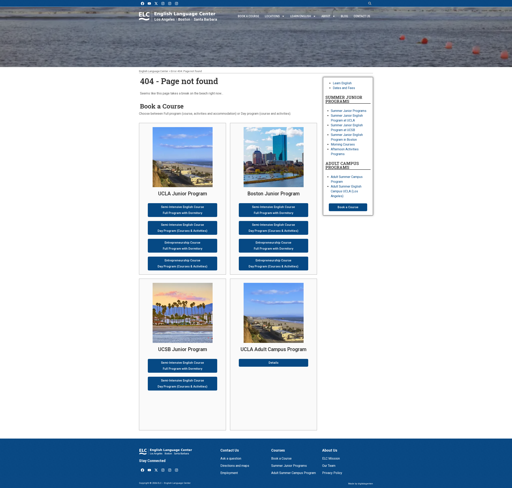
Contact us (362, 16)
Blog (344, 16)
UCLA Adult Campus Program (273, 349)
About (325, 16)
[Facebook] (142, 3)
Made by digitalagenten (360, 483)
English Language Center (153, 71)
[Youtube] (149, 3)
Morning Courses (343, 144)
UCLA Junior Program (182, 194)
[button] (369, 3)
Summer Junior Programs (348, 111)
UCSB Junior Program (182, 349)
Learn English (300, 16)
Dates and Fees (344, 88)
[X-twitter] (156, 3)
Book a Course (248, 16)
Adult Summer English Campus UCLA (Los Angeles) (346, 191)
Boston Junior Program (273, 194)
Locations (272, 16)
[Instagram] (162, 3)
